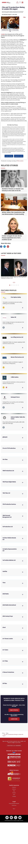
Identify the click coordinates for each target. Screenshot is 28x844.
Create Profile (14, 710)
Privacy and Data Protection (14, 803)
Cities (14, 794)
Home (3, 733)
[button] (10, 285)
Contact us (14, 787)
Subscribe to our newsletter (14, 745)
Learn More (14, 719)
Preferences (14, 805)
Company (14, 796)
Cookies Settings (8, 156)
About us (14, 789)
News (7, 733)
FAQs (14, 790)
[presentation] (13, 282)
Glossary (14, 792)
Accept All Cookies (19, 156)
